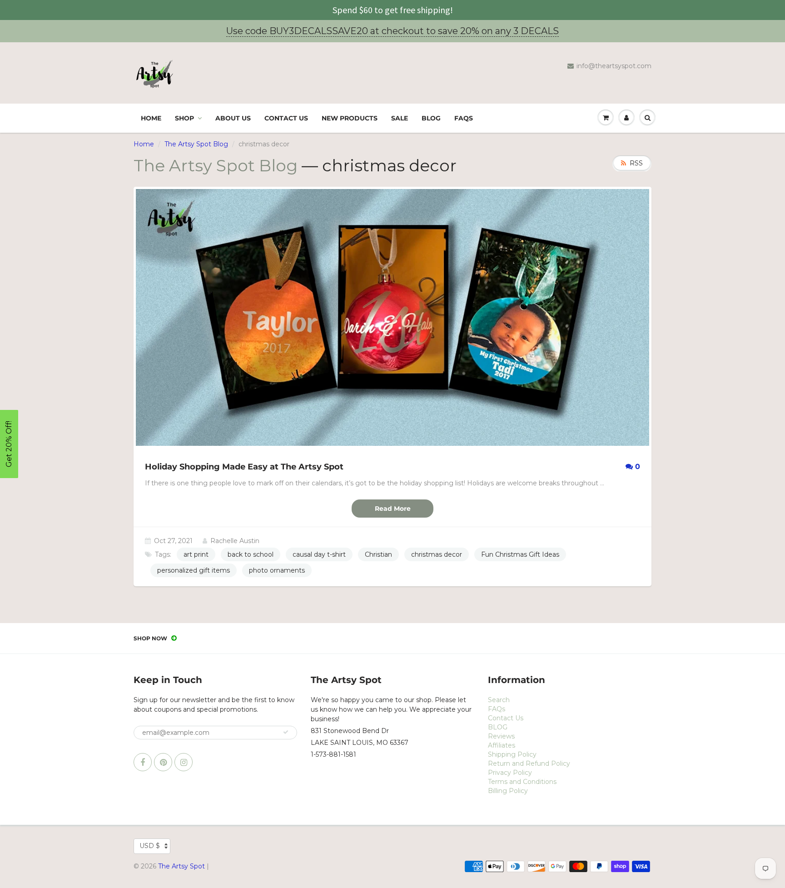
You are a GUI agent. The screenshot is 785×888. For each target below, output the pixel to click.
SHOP (184, 118)
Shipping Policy (512, 754)
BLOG (431, 118)
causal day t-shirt (319, 554)
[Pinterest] (163, 762)
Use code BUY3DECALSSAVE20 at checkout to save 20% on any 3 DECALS (392, 30)
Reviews (501, 736)
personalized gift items (193, 570)
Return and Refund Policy (529, 763)
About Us (233, 118)
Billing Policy (508, 791)
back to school (250, 554)
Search (499, 700)
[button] (9, 444)
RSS (636, 163)
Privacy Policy (510, 772)
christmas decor (436, 554)
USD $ (149, 846)
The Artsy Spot (181, 866)
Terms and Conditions (522, 782)
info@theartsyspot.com (613, 66)
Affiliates (501, 745)
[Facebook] (143, 762)
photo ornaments (277, 570)
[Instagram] (183, 762)
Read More (393, 508)
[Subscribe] (286, 732)
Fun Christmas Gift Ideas (520, 554)
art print (196, 554)
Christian (378, 554)
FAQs (463, 118)
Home (151, 118)
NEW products (350, 118)
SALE (399, 118)
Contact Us (286, 118)
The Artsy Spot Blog (196, 144)
